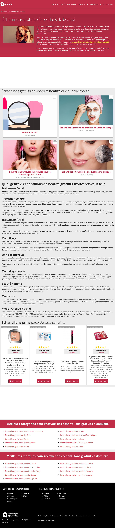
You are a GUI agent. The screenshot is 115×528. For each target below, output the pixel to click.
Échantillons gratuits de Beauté (72, 431)
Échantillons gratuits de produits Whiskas (76, 467)
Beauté (10, 493)
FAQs (94, 516)
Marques (94, 4)
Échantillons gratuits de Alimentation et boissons (24, 431)
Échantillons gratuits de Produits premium (76, 443)
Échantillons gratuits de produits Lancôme (76, 463)
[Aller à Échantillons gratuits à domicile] (11, 4)
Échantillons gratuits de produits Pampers (76, 471)
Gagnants (108, 4)
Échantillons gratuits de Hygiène (17, 435)
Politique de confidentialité (58, 516)
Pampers (62, 496)
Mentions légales (43, 516)
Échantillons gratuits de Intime (72, 439)
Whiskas (47, 496)
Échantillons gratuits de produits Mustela (76, 475)
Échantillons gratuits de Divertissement (20, 443)
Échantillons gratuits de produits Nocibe (20, 475)
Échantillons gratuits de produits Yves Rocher (22, 467)
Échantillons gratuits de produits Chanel (20, 463)
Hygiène (26, 493)
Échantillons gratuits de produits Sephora (21, 479)
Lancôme (62, 493)
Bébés (25, 496)
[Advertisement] (57, 72)
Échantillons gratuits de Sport (71, 446)
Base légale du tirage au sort (46, 520)
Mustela (47, 499)
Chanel (46, 493)
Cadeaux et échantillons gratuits (69, 4)
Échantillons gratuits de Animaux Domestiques (78, 435)
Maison (10, 501)
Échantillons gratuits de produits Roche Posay (22, 471)
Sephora (62, 499)
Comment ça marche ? (83, 516)
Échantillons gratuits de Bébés (16, 439)
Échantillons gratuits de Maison (17, 446)
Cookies (71, 516)
